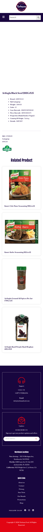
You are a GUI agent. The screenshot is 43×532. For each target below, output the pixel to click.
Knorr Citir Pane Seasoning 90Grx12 (19, 206)
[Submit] (36, 439)
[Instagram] (29, 510)
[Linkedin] (33, 510)
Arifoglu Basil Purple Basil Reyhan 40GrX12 (18, 348)
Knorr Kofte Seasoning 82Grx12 (17, 252)
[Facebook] (25, 510)
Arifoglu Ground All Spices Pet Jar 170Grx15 (18, 299)
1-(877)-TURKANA (21, 393)
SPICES (5, 142)
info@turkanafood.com (21, 401)
